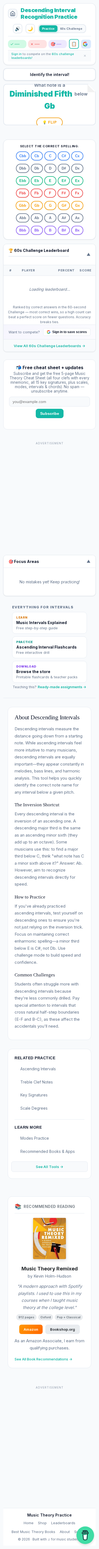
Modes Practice (34, 1138)
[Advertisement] (49, 496)
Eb (36, 181)
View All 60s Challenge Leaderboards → (49, 346)
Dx (77, 168)
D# (64, 168)
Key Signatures (34, 1095)
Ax (77, 218)
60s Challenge (71, 28)
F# (64, 193)
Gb (36, 205)
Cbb (22, 156)
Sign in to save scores (69, 332)
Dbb (22, 168)
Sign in (17, 54)
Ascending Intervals (38, 1068)
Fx (77, 193)
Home (29, 1523)
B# (64, 230)
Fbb (22, 193)
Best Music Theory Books (33, 1531)
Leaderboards (63, 1523)
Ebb (22, 181)
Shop (42, 1523)
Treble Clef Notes (36, 1082)
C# (64, 156)
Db (36, 168)
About (65, 1531)
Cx (77, 156)
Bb (36, 230)
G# (64, 205)
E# (64, 181)
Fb (36, 193)
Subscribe (49, 413)
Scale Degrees (34, 1108)
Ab (36, 218)
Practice (48, 28)
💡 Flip (49, 122)
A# (64, 218)
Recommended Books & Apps (47, 1151)
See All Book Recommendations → (43, 1359)
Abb (22, 218)
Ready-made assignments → (62, 687)
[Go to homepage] (12, 13)
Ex (77, 181)
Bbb (22, 230)
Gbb (22, 205)
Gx (77, 205)
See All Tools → (49, 1166)
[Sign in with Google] (86, 44)
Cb (36, 156)
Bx (77, 230)
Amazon (31, 1329)
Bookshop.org (62, 1329)
